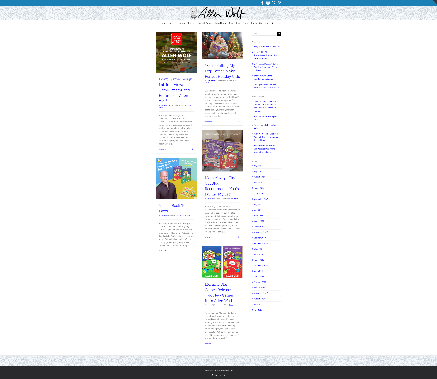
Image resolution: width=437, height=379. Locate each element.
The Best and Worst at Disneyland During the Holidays (266, 136)
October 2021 (260, 193)
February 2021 (260, 226)
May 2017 (258, 310)
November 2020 (261, 232)
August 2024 (259, 176)
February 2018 (260, 282)
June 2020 (258, 254)
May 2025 (258, 171)
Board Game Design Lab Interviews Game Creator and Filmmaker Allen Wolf (175, 90)
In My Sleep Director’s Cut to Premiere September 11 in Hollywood (266, 67)
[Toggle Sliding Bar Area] (435, 2)
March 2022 (259, 188)
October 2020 (260, 237)
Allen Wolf (188, 105)
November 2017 (261, 293)
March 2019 (259, 260)
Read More (162, 149)
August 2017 (259, 298)
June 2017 (258, 304)
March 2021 (259, 221)
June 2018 (258, 271)
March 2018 (259, 276)
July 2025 (258, 165)
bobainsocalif (260, 145)
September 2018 (261, 265)
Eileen (256, 101)
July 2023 (258, 182)
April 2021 (258, 215)
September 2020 (261, 243)
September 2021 (261, 199)
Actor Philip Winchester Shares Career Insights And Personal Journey (265, 55)
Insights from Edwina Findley (266, 46)
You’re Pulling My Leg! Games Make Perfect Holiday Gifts (222, 71)
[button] (272, 22)
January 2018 (259, 287)
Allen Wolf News (165, 105)
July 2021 (258, 204)
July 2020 (258, 249)
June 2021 (258, 210)
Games (161, 107)
